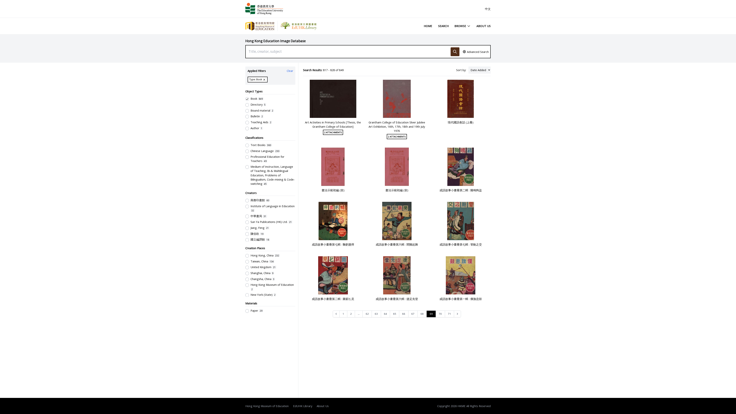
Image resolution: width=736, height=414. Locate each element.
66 (403, 313)
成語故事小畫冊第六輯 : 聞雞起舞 (397, 244)
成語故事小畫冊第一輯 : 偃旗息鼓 (460, 299)
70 (440, 313)
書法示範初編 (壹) (333, 190)
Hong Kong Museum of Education (267, 406)
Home (428, 26)
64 (385, 313)
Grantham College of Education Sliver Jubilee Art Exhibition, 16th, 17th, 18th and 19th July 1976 (397, 126)
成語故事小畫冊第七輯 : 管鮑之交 (460, 244)
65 (394, 313)
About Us (483, 26)
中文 (488, 9)
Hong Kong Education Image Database (275, 41)
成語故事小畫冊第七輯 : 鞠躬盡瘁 (333, 244)
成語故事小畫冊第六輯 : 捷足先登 (397, 299)
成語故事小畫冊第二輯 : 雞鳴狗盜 (460, 190)
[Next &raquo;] (457, 314)
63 (376, 313)
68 (422, 313)
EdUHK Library (302, 406)
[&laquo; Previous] (336, 314)
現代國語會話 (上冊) (460, 122)
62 (367, 313)
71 (449, 313)
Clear (290, 71)
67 (412, 313)
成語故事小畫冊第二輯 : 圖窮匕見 (333, 299)
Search (443, 26)
